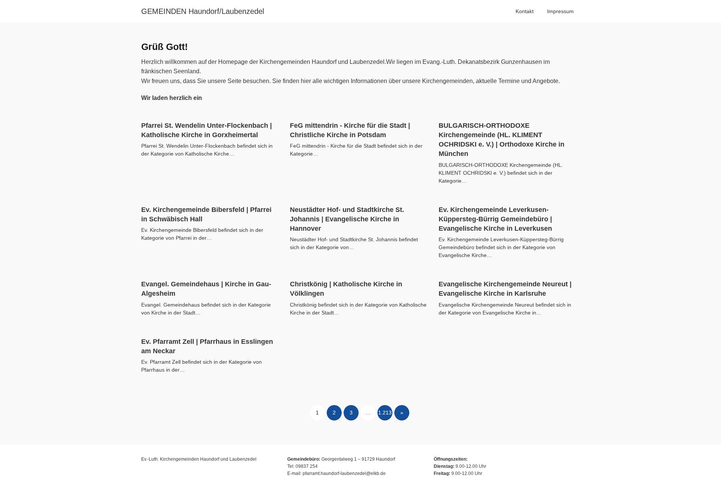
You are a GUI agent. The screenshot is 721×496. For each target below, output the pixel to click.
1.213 (385, 413)
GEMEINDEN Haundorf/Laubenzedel (202, 11)
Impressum (560, 11)
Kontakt (525, 11)
